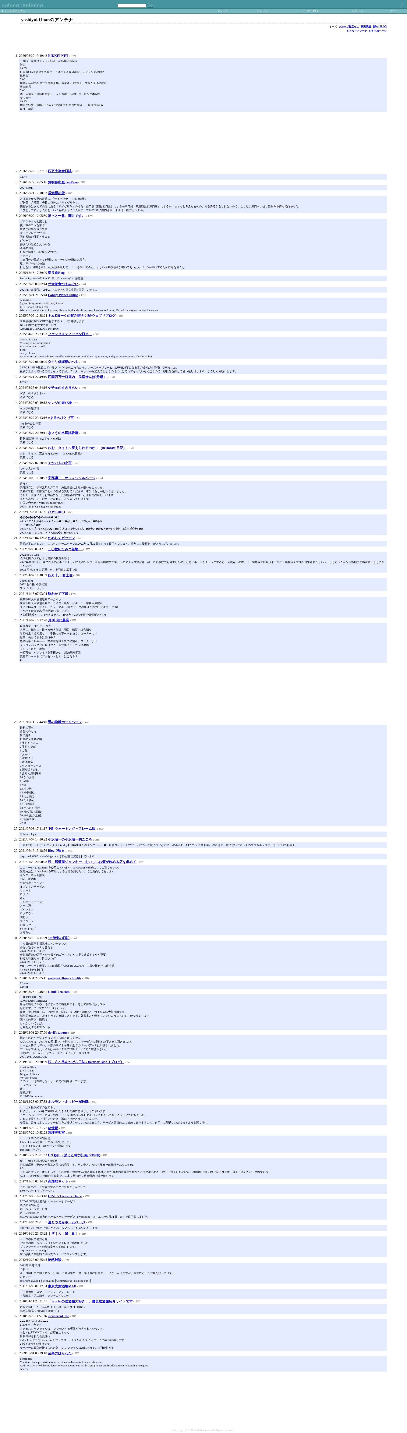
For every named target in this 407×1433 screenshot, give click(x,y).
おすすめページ (378, 30)
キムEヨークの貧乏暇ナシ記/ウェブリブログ (82, 315)
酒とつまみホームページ (66, 1222)
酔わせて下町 (58, 593)
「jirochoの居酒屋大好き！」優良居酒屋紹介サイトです (90, 1301)
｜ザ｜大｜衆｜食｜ (63, 1233)
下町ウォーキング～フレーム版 (72, 828)
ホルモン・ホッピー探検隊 (68, 1101)
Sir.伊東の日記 (59, 938)
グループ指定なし (349, 26)
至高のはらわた (60, 1353)
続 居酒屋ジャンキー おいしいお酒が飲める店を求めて (92, 862)
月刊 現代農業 (58, 620)
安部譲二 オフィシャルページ (71, 478)
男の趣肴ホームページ (65, 722)
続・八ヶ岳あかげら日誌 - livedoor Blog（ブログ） (86, 1062)
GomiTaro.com (59, 992)
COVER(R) (56, 512)
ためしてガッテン (61, 538)
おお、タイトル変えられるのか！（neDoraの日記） (87, 448)
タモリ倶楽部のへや (63, 362)
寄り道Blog (56, 273)
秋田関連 (366, 26)
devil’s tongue (57, 1032)
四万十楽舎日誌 (60, 171)
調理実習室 (56, 1132)
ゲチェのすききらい (63, 387)
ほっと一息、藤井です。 (66, 215)
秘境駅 (53, 1128)
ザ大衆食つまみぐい (63, 284)
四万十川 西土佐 (60, 575)
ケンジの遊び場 (60, 402)
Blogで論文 (56, 850)
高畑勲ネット (58, 1181)
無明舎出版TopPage (63, 182)
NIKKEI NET (58, 55)
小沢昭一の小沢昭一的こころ (70, 839)
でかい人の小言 (60, 463)
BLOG (383, 26)
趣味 (375, 26)
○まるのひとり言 (61, 418)
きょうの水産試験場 (63, 433)
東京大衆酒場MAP (62, 1286)
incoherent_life (58, 1316)
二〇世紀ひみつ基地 (65, 549)
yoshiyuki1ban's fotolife (64, 978)
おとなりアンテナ (357, 30)
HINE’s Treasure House (65, 1196)
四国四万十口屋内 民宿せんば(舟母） (77, 377)
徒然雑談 (54, 1260)
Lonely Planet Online (63, 295)
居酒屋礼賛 (56, 193)
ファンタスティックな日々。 (70, 334)
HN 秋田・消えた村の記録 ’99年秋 (74, 1155)
